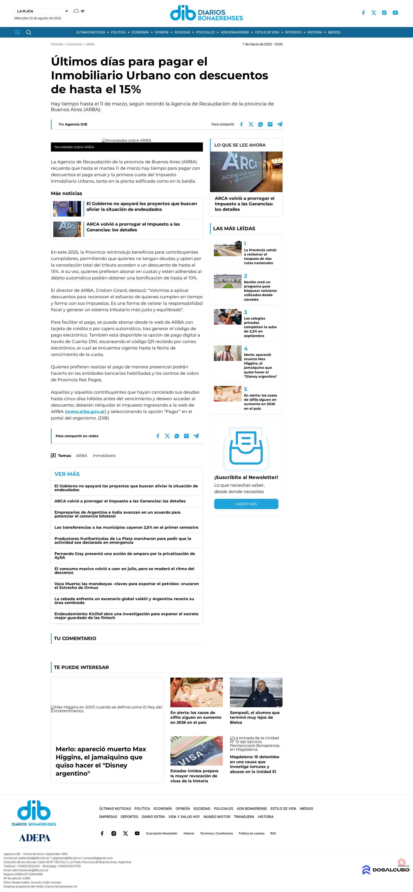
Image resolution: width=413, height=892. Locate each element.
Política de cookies (251, 833)
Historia (314, 32)
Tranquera (244, 817)
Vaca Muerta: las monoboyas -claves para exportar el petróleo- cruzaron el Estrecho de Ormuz (126, 586)
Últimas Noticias (90, 32)
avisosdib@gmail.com (98, 858)
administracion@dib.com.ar (30, 870)
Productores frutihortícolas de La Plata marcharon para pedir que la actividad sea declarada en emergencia (122, 540)
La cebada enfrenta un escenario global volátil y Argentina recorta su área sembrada (124, 601)
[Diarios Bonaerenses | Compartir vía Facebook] (241, 124)
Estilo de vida (267, 32)
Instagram (114, 833)
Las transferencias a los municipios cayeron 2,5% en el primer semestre (126, 527)
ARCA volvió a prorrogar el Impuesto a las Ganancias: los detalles (120, 501)
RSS (273, 833)
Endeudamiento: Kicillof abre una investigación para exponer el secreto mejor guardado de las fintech (126, 616)
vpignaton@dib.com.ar (67, 858)
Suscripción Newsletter (162, 833)
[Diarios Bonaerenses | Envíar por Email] (270, 124)
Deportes (293, 32)
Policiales (205, 32)
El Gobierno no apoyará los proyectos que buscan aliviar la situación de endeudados (126, 488)
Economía (140, 32)
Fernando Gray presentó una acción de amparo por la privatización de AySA (124, 555)
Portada (57, 44)
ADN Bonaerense (235, 32)
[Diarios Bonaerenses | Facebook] (363, 13)
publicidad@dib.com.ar (34, 858)
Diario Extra (153, 817)
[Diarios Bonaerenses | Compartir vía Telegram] (280, 124)
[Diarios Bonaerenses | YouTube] (395, 13)
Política (118, 32)
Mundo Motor (217, 817)
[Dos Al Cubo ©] (385, 873)
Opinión (161, 32)
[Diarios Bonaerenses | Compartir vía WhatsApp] (260, 124)
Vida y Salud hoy (184, 817)
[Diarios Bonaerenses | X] (374, 12)
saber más (246, 504)
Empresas (108, 817)
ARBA (81, 455)
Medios (334, 32)
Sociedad (182, 32)
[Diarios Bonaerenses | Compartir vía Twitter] (251, 124)
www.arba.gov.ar (85, 411)
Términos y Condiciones (216, 833)
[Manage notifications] (402, 862)
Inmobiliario (104, 455)
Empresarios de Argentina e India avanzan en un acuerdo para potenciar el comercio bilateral (117, 514)
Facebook (102, 833)
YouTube (137, 833)
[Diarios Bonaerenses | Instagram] (384, 13)
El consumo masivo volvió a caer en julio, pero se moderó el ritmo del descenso (124, 570)
